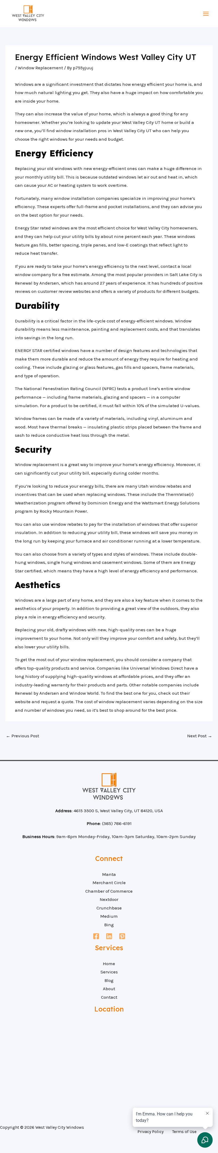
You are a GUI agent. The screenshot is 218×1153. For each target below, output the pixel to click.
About (109, 988)
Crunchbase (109, 908)
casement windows (121, 562)
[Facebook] (96, 936)
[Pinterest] (122, 936)
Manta (109, 874)
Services (109, 971)
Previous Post (22, 735)
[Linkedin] (109, 936)
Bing (109, 924)
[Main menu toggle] (206, 14)
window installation (76, 130)
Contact (109, 997)
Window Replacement (40, 67)
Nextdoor (109, 899)
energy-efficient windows (147, 320)
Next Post (199, 735)
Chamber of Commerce (109, 891)
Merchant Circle (109, 882)
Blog (109, 980)
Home (109, 963)
